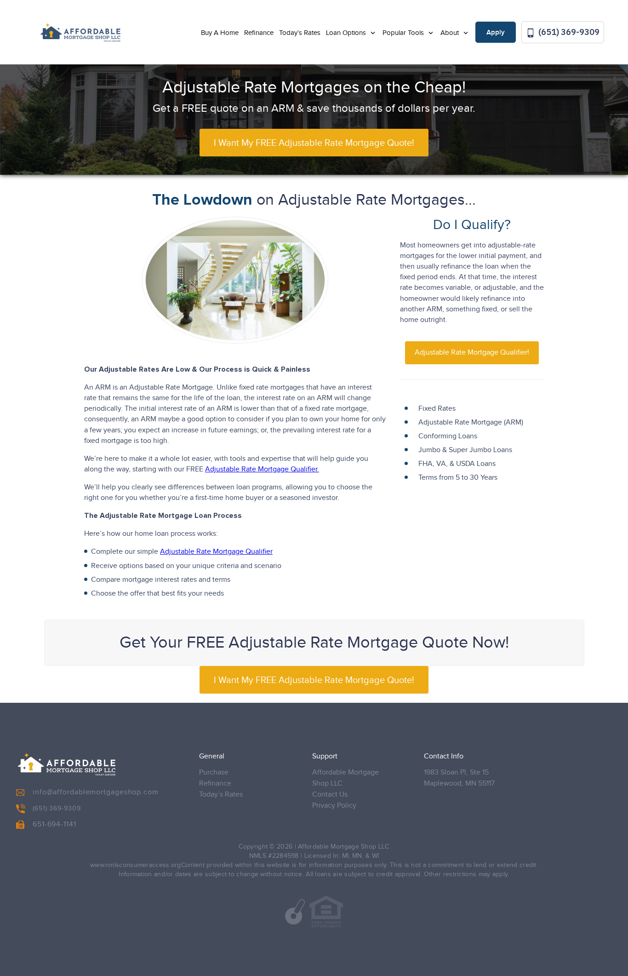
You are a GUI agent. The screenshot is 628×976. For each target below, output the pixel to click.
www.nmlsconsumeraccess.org (135, 865)
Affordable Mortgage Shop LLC (345, 778)
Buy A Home (220, 33)
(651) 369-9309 (568, 32)
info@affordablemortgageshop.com (96, 792)
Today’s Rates (299, 33)
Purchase (213, 772)
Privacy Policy (334, 805)
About (450, 33)
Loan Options (347, 33)
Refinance (259, 33)
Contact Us (330, 794)
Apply (495, 33)
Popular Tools (404, 33)
